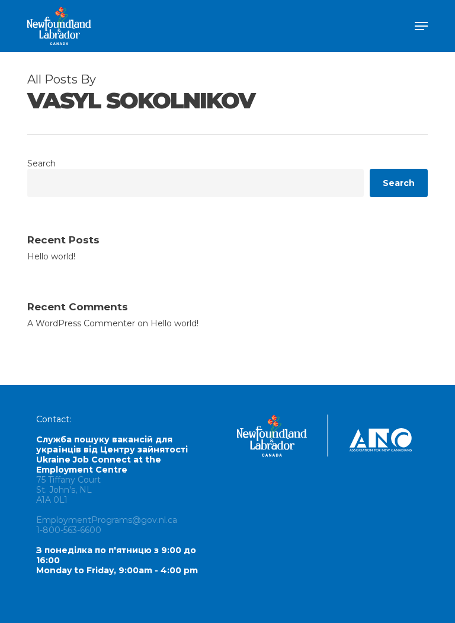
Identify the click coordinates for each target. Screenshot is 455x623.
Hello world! (51, 257)
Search (41, 163)
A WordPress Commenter (81, 323)
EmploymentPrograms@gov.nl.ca (106, 520)
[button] (421, 26)
